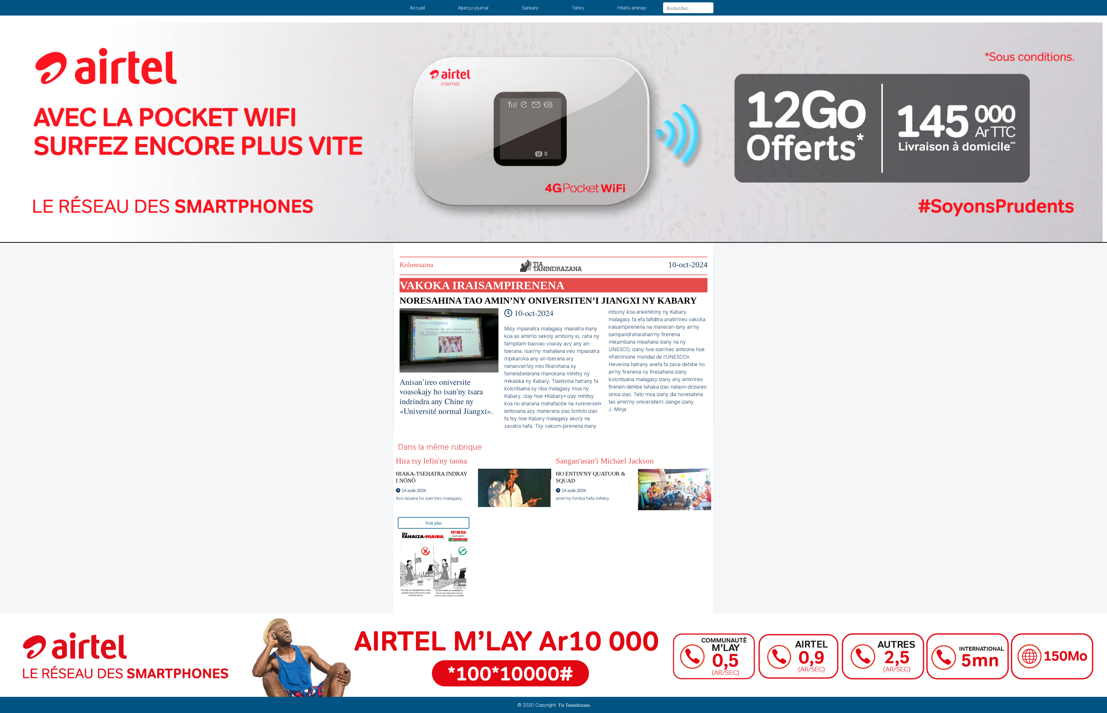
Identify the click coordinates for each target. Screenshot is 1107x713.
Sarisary (530, 8)
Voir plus (433, 523)
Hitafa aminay (631, 8)
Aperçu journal (473, 8)
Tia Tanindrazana (574, 705)
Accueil (417, 8)
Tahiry (578, 8)
